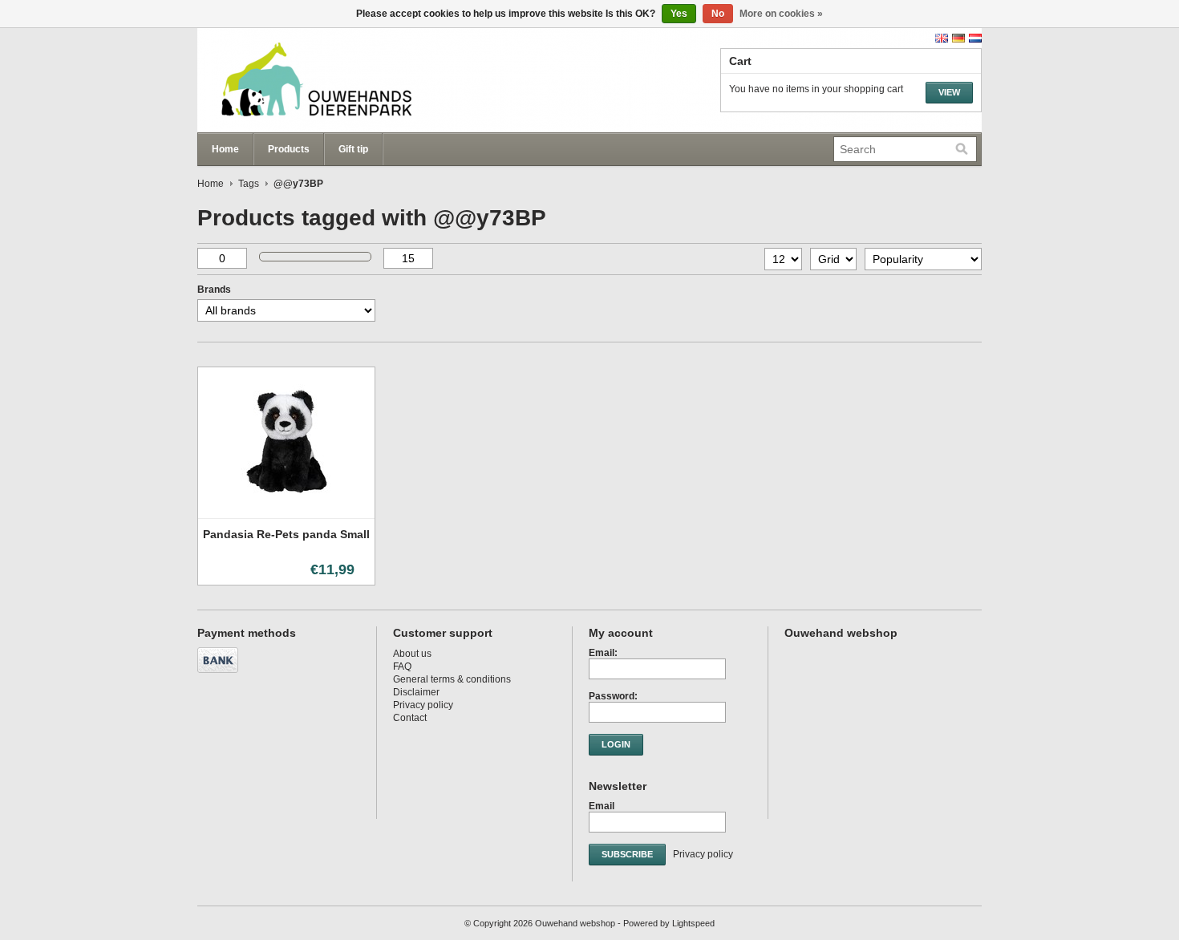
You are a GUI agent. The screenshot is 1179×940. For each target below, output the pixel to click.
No (717, 13)
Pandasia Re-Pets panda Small (286, 534)
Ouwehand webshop (357, 80)
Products (289, 149)
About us (412, 653)
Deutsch (958, 38)
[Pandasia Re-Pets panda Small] (286, 512)
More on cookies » (781, 13)
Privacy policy (423, 705)
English (941, 38)
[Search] (961, 149)
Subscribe (627, 854)
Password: (613, 696)
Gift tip (353, 149)
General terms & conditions (452, 679)
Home (225, 149)
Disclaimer (416, 692)
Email (601, 806)
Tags (248, 183)
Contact (410, 717)
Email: (603, 652)
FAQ (402, 666)
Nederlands (975, 38)
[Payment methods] (219, 673)
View (949, 92)
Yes (679, 13)
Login (616, 744)
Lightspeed (693, 923)
